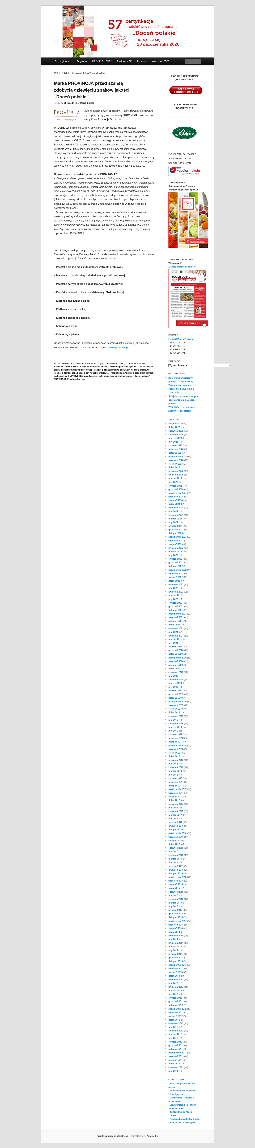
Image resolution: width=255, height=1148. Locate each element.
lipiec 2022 (174, 580)
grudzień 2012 (176, 1001)
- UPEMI (172, 1115)
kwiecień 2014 (175, 942)
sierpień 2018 (175, 752)
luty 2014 (173, 950)
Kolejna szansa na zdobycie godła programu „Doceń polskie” (183, 399)
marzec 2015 (175, 902)
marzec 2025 (175, 478)
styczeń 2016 (175, 866)
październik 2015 (177, 877)
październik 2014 (177, 921)
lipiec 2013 (174, 975)
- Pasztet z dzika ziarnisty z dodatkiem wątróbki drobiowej (121, 369)
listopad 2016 (175, 829)
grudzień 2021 (176, 606)
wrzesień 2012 (176, 1012)
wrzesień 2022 (176, 573)
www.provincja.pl (118, 347)
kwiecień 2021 (175, 635)
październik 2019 (177, 701)
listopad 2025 (175, 452)
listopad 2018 (175, 741)
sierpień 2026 (175, 423)
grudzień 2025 (176, 449)
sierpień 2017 (175, 796)
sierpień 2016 (175, 840)
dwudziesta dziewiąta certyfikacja (79, 363)
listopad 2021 (175, 610)
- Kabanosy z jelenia (135, 363)
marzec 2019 (175, 727)
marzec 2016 (175, 858)
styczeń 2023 (175, 558)
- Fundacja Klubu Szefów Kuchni (184, 1118)
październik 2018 (177, 745)
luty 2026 (173, 441)
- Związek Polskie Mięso (180, 1111)
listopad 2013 (175, 961)
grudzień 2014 (176, 913)
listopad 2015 (175, 873)
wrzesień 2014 (176, 924)
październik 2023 (177, 536)
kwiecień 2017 (175, 811)
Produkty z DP (124, 61)
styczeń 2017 (175, 822)
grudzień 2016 (176, 825)
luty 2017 (173, 818)
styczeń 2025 (175, 485)
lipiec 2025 (174, 467)
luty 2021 (173, 642)
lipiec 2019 (174, 712)
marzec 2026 (175, 438)
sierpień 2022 (175, 577)
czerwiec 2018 (175, 760)
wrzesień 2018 (176, 749)
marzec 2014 (175, 946)
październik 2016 (177, 833)
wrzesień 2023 (176, 540)
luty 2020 (173, 686)
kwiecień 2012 (175, 1030)
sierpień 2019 (175, 708)
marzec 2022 (175, 595)
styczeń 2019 (175, 734)
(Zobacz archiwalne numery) (182, 266)
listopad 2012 (175, 1005)
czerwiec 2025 (175, 471)
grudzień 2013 (176, 957)
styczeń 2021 (175, 646)
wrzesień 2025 (176, 460)
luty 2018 (173, 774)
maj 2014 (173, 939)
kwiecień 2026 (175, 434)
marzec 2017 (175, 814)
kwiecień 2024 (175, 515)
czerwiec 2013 (175, 979)
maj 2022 (173, 588)
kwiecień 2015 (175, 899)
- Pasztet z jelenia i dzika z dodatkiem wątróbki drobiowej (102, 371)
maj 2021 (173, 632)
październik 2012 (177, 1008)
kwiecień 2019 (175, 723)
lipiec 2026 (174, 427)
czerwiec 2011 (175, 1067)
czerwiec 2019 (175, 716)
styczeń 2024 (175, 525)
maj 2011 (173, 1071)
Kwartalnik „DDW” (160, 61)
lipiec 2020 (174, 668)
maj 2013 (173, 983)
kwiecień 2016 (175, 855)
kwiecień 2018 (175, 767)
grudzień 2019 (176, 694)
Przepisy (141, 61)
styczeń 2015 (175, 909)
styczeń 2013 (175, 997)
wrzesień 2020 (176, 661)
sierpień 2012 (175, 1016)
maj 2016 (173, 851)
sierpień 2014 (175, 928)
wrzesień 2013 (176, 968)
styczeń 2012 (175, 1041)
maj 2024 (173, 511)
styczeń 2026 (175, 445)
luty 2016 (173, 862)
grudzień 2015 (176, 869)
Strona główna (62, 61)
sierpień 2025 (175, 463)
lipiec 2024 (174, 503)
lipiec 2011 (174, 1063)
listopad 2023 (175, 533)
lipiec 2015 (174, 887)
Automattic (152, 1135)
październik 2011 (177, 1052)
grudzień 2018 (176, 738)
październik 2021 (177, 613)
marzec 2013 (175, 990)
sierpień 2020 (175, 664)
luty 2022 (173, 599)
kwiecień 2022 (175, 591)
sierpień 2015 (175, 884)
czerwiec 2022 (175, 584)
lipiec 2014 (174, 931)
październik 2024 (177, 493)
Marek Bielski (87, 102)
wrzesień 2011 (176, 1056)
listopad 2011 (175, 1049)
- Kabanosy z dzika (115, 363)
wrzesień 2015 (176, 880)
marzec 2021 (175, 639)
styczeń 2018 (175, 778)
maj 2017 (173, 807)
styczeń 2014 (175, 953)
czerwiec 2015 (175, 891)
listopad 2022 (175, 566)
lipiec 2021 (174, 624)
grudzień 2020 (176, 650)
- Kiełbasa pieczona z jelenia (122, 366)
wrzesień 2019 (176, 705)
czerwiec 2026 (175, 430)
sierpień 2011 (175, 1059)
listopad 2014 (175, 917)
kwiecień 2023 (175, 547)
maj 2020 (173, 675)
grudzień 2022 (176, 562)
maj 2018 (173, 763)
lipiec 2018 (174, 756)
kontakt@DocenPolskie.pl (181, 339)
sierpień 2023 (175, 544)
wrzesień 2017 (176, 792)
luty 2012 (173, 1038)
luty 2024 (173, 522)
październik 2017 (177, 789)
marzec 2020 (175, 683)
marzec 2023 (175, 551)
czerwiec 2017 (175, 804)
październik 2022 (177, 569)
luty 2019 (173, 730)
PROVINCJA (60, 379)
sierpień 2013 (175, 972)
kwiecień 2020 (175, 679)
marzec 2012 (175, 1034)
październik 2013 (177, 964)
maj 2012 (173, 1027)
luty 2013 (173, 994)
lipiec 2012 (174, 1019)
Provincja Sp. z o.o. (76, 379)
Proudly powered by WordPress (112, 1135)
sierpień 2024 (175, 500)
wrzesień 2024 (176, 496)
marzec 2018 (175, 770)
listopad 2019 (175, 697)
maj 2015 (173, 895)
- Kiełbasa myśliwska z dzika (93, 366)
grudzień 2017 (176, 782)
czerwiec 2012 (175, 1023)
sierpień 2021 (175, 620)
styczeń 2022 (175, 602)
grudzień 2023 (176, 529)
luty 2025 (173, 482)
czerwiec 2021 (175, 628)
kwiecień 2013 (175, 986)
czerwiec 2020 (175, 672)
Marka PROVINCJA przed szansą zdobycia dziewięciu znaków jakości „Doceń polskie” (91, 90)
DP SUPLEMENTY (102, 61)
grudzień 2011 (176, 1045)
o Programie (81, 61)
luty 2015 (173, 906)
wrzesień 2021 (176, 617)
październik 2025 (177, 456)
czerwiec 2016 (175, 847)
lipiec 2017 (174, 800)
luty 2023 (173, 555)
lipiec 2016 (174, 844)
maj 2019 (173, 719)
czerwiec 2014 (175, 935)
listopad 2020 (175, 653)
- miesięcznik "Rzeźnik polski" (183, 1122)
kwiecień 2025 (175, 474)
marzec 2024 (175, 518)
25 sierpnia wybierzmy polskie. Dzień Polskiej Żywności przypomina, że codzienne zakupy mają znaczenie (182, 385)
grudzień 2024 (176, 489)
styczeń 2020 (175, 690)
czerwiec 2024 (175, 507)
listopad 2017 (175, 785)
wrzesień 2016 (176, 836)
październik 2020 (177, 657)
